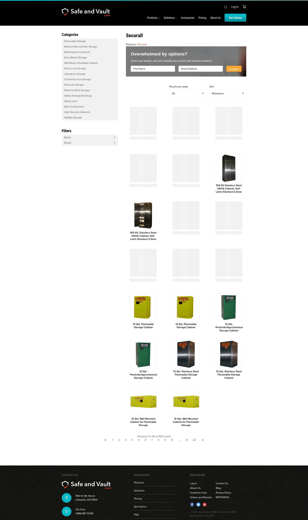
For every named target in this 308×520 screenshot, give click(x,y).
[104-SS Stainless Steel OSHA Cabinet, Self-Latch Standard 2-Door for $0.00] (228, 173)
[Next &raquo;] (202, 440)
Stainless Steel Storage (77, 90)
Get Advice (235, 17)
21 (186, 440)
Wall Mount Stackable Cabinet (81, 63)
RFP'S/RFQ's (223, 497)
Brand (67, 137)
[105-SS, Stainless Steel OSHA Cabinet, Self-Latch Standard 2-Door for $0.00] (143, 221)
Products (152, 18)
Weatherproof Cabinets (77, 52)
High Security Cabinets (77, 112)
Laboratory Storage (74, 74)
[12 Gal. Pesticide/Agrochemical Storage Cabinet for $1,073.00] (228, 312)
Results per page (178, 86)
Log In (234, 7)
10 (172, 440)
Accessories (187, 18)
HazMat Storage (73, 117)
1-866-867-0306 (84, 513)
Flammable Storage (75, 41)
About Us (215, 18)
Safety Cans (70, 101)
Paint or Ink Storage (75, 68)
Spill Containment (74, 106)
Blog (218, 488)
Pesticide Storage (74, 84)
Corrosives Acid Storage (77, 79)
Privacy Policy (223, 492)
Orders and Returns (201, 497)
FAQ (136, 514)
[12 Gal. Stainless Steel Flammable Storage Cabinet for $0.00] (186, 359)
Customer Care (198, 492)
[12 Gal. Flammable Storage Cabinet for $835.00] (143, 312)
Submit (234, 69)
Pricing (202, 18)
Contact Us (222, 483)
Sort (211, 86)
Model (67, 143)
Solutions (169, 18)
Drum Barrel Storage (75, 57)
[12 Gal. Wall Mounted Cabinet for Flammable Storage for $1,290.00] (143, 407)
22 (194, 440)
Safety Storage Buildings (78, 95)
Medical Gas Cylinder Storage (80, 46)
